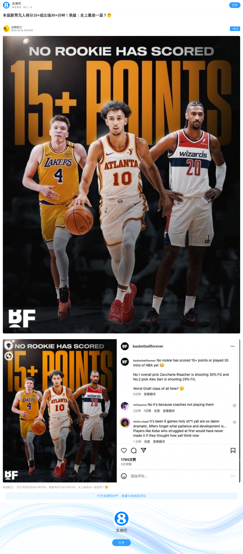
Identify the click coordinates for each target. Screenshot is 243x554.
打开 (234, 5)
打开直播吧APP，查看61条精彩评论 (121, 495)
